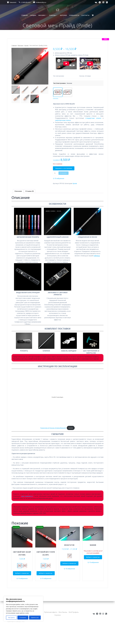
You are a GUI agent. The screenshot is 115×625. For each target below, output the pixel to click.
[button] (45, 50)
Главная (24, 15)
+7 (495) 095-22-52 (26, 2)
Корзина (58, 615)
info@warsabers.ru (41, 2)
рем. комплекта (27, 496)
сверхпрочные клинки (63, 120)
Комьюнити (13, 2)
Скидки (33, 15)
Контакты (85, 15)
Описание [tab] (18, 191)
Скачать (70, 428)
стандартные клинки (93, 118)
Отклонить (22, 617)
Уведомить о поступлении (63, 168)
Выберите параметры (22, 573)
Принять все (35, 617)
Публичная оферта (50, 612)
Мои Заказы (63, 612)
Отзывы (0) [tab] (29, 191)
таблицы (97, 256)
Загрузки (63, 15)
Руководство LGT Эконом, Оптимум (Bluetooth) (53, 428)
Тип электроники (59, 83)
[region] (23, 608)
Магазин (41, 15)
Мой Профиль (74, 612)
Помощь (52, 15)
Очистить (55, 98)
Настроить (11, 617)
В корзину (63, 173)
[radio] (57, 92)
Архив (26, 45)
